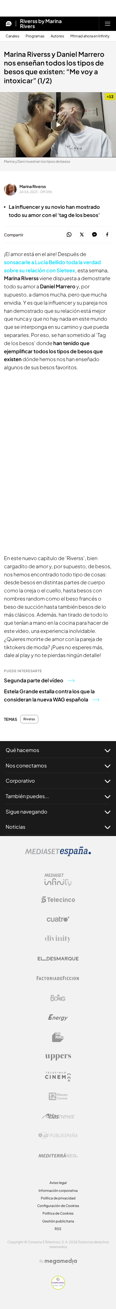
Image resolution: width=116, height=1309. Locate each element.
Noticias (15, 826)
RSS (58, 1229)
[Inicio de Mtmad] (9, 23)
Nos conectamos (26, 765)
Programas (35, 36)
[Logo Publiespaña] (58, 1136)
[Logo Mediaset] (58, 854)
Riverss (29, 719)
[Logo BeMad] (58, 1037)
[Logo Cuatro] (58, 919)
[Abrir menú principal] (107, 23)
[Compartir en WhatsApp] (69, 235)
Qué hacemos (22, 750)
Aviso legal (58, 1183)
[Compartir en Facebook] (107, 235)
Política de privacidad (58, 1198)
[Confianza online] (58, 1288)
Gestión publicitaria (58, 1221)
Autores (57, 36)
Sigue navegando (26, 811)
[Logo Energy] (58, 1018)
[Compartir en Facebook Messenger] (94, 235)
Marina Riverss (32, 186)
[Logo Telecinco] (58, 900)
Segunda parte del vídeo (33, 680)
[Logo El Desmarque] (58, 959)
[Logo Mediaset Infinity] (58, 880)
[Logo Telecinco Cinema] (58, 1077)
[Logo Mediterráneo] (58, 1155)
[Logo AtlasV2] (58, 1116)
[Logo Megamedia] (61, 1261)
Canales (12, 36)
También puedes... (27, 796)
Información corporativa (58, 1190)
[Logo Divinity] (58, 939)
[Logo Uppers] (58, 1057)
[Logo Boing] (58, 998)
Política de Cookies (58, 1213)
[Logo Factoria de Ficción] (58, 978)
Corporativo (20, 780)
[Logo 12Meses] (58, 1096)
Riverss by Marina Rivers (41, 24)
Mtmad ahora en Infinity (90, 36)
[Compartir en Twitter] (82, 235)
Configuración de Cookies (58, 1206)
